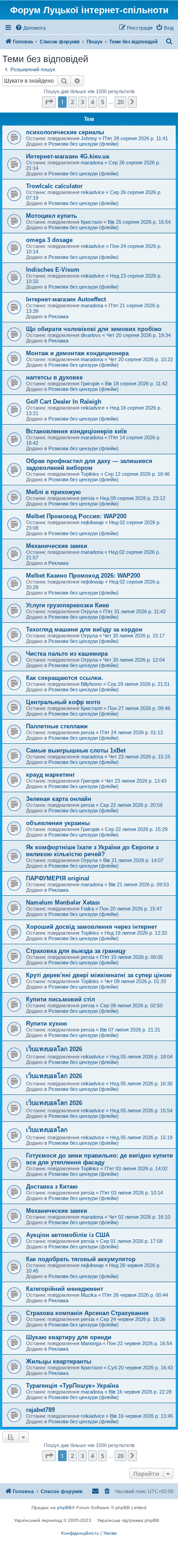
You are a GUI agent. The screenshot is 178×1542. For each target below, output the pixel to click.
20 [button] (120, 102)
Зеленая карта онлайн (58, 798)
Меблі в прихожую (53, 492)
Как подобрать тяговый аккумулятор (81, 1259)
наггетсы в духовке (54, 377)
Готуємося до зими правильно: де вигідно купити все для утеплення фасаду (99, 1159)
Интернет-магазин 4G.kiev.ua (67, 156)
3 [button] (82, 102)
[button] (49, 101)
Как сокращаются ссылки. (64, 677)
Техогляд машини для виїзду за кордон (84, 629)
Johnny (89, 138)
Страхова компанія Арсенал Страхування (87, 1313)
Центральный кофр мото (63, 702)
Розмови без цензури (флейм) (83, 144)
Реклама (58, 316)
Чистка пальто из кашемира (67, 653)
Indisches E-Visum (52, 269)
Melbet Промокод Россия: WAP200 (76, 516)
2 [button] (72, 102)
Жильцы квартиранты (58, 1361)
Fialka (87, 908)
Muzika (89, 1295)
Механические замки (56, 545)
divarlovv (91, 335)
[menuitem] (30, 27)
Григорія (90, 383)
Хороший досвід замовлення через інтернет (91, 926)
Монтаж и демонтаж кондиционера (77, 353)
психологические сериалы (65, 132)
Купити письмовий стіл (60, 999)
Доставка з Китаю (52, 1186)
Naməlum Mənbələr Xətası (63, 902)
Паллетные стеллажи (57, 726)
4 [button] (92, 102)
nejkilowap (92, 522)
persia (87, 498)
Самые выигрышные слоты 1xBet (76, 750)
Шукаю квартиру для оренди (68, 1337)
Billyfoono (91, 684)
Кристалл (91, 222)
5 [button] (102, 102)
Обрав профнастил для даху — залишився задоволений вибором (89, 464)
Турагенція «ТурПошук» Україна (72, 1385)
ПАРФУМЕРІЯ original (57, 878)
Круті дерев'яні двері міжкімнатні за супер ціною (99, 975)
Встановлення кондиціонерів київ (76, 431)
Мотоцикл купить (51, 215)
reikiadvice (93, 192)
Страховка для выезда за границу (76, 950)
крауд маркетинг (50, 774)
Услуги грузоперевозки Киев (67, 605)
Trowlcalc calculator (54, 186)
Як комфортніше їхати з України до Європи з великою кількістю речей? (92, 851)
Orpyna (89, 611)
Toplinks (90, 474)
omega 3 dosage (49, 240)
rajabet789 (40, 1409)
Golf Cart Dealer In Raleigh (63, 401)
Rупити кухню (46, 1023)
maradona (92, 162)
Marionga (91, 1343)
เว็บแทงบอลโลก (47, 1129)
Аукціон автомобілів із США (68, 1234)
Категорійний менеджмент (64, 1288)
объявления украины (58, 823)
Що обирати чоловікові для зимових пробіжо (94, 329)
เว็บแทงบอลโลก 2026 (54, 1049)
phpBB (64, 1507)
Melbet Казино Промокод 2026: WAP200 (83, 575)
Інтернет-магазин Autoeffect (66, 299)
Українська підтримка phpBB (128, 1520)
